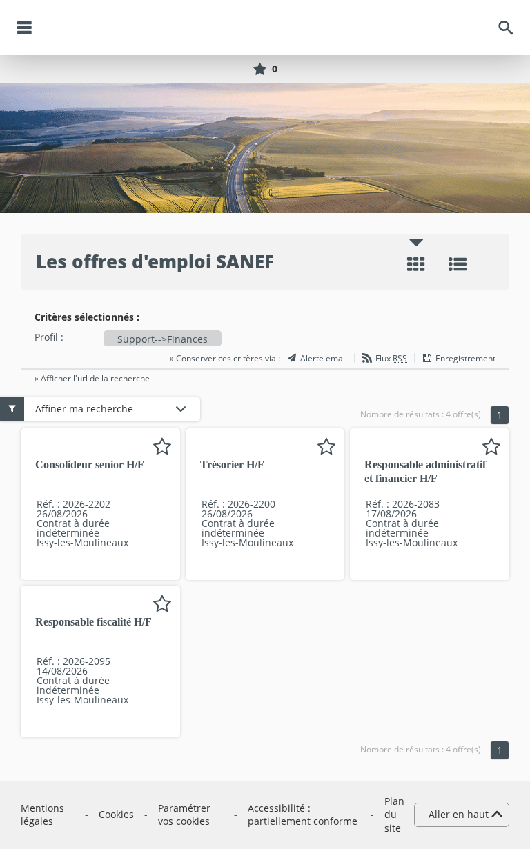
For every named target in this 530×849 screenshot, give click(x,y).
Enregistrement (465, 358)
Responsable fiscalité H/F (93, 622)
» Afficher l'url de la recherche (92, 378)
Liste (457, 264)
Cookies (116, 814)
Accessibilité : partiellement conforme (302, 814)
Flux (391, 358)
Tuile (416, 264)
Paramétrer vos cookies (184, 814)
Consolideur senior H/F (89, 464)
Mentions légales (42, 814)
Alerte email (323, 358)
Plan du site (394, 815)
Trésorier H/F (232, 464)
